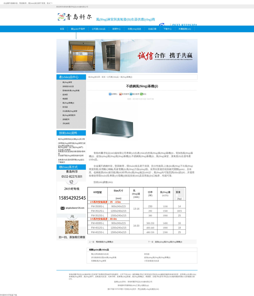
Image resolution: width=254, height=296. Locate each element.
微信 (144, 94)
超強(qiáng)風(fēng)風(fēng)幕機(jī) (168, 242)
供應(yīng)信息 (134, 29)
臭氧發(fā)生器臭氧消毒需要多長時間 (71, 152)
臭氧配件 (66, 119)
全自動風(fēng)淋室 (69, 111)
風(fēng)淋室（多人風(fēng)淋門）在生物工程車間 (71, 148)
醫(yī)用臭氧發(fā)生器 (100, 254)
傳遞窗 (65, 99)
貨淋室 (65, 95)
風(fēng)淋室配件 (69, 115)
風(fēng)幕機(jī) (126, 77)
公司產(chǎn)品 (98, 29)
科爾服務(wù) (185, 29)
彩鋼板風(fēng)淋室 (98, 261)
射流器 (146, 254)
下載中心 (167, 29)
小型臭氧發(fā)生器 (151, 261)
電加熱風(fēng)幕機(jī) (104, 242)
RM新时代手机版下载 (8, 295)
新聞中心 (116, 29)
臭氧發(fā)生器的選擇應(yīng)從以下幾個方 (71, 161)
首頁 (62, 29)
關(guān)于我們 (78, 29)
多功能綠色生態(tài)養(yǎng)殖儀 (103, 257)
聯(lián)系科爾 (66, 35)
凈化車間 (66, 123)
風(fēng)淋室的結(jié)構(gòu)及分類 (71, 139)
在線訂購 (152, 29)
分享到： (114, 94)
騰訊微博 (135, 94)
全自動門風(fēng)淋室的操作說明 (70, 156)
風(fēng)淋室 (67, 82)
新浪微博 (125, 94)
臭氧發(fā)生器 (68, 86)
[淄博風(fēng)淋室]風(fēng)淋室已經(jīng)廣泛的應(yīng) (71, 144)
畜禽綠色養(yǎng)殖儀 (70, 90)
